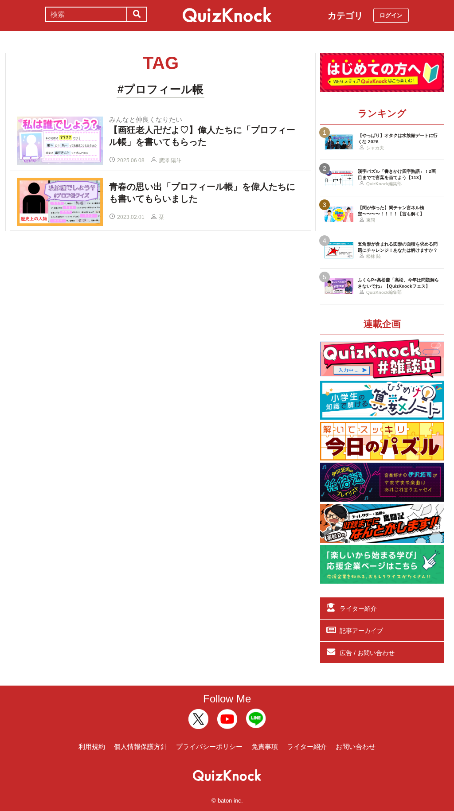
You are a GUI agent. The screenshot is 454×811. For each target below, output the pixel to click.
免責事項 (264, 746)
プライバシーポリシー (209, 746)
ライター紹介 (358, 608)
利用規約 (91, 746)
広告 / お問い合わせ (367, 652)
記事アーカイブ (361, 630)
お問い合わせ (356, 746)
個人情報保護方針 (140, 746)
